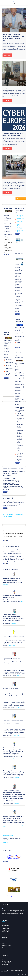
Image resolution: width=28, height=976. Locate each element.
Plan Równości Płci (6, 941)
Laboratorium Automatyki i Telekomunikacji (20, 217)
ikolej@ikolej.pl (5, 964)
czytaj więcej (6, 584)
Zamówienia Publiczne (6, 945)
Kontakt (3, 950)
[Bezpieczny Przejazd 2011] (14, 869)
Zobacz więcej (7, 55)
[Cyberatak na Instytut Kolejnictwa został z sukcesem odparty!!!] (14, 119)
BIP (3, 947)
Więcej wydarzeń (21, 198)
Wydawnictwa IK (8, 835)
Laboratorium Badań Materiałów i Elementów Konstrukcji (20, 225)
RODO (3, 943)
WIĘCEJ (6, 254)
